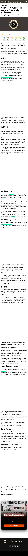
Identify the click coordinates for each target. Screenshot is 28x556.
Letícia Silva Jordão (5, 15)
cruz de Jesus (10, 342)
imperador (9, 150)
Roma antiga (11, 433)
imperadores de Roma (6, 224)
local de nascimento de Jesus (8, 300)
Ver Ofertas (14, 525)
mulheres (19, 43)
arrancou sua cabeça (6, 77)
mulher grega (10, 358)
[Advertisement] (14, 99)
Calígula (13, 216)
